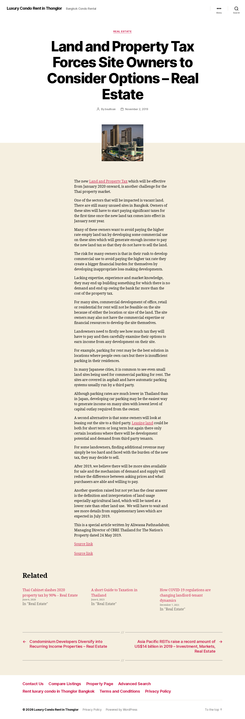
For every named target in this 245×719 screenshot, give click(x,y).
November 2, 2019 (136, 109)
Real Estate (122, 31)
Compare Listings (64, 683)
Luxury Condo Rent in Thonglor (34, 8)
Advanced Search (134, 683)
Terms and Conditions (120, 691)
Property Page (99, 683)
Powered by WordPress (122, 709)
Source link (83, 544)
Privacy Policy (158, 691)
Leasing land (142, 423)
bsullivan (110, 109)
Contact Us (33, 683)
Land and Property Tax (108, 181)
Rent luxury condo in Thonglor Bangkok (58, 691)
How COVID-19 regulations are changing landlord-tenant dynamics (185, 595)
